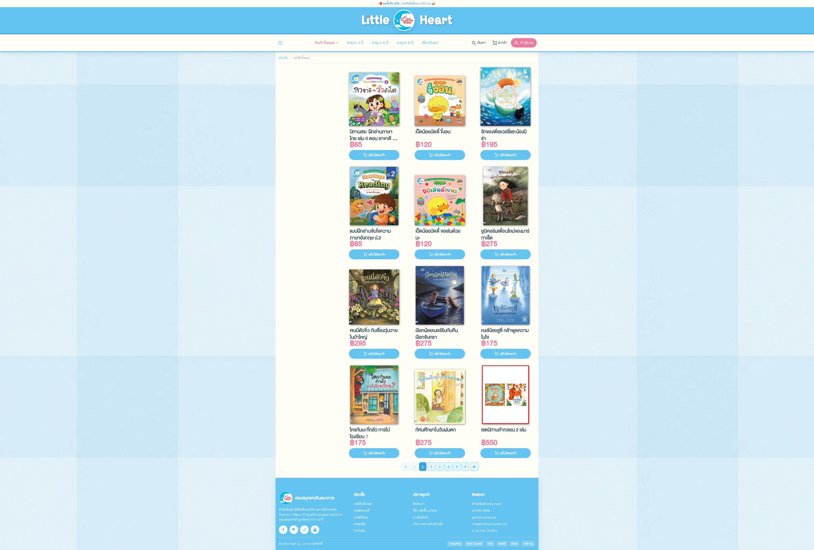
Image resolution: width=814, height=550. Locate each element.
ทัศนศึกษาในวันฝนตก (435, 430)
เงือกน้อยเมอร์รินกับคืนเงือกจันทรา (436, 334)
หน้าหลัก (283, 58)
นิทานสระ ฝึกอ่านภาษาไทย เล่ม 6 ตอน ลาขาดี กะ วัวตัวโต (373, 135)
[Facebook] (283, 529)
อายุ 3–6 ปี (380, 42)
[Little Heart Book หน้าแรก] (407, 20)
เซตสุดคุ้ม (359, 524)
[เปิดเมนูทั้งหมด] (280, 42)
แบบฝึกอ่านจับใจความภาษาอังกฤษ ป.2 (370, 234)
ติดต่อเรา (418, 504)
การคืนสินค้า (421, 517)
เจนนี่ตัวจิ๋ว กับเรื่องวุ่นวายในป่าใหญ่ (374, 334)
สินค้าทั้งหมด (325, 42)
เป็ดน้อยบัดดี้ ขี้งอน (432, 132)
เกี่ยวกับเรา (430, 42)
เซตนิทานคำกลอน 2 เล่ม (503, 430)
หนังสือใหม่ (361, 517)
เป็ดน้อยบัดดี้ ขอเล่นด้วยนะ (437, 234)
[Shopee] (315, 529)
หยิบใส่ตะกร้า (376, 155)
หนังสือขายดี (361, 510)
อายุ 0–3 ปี (355, 42)
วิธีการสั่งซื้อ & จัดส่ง (425, 510)
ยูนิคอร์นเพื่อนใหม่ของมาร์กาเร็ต (505, 234)
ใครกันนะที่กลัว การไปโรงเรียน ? (370, 433)
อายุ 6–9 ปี (405, 42)
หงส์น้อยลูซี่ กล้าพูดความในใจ (505, 334)
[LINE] (294, 529)
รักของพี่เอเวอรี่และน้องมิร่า (504, 135)
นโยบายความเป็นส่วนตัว (428, 524)
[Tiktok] (304, 529)
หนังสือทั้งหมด (363, 504)
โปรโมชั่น (359, 530)
